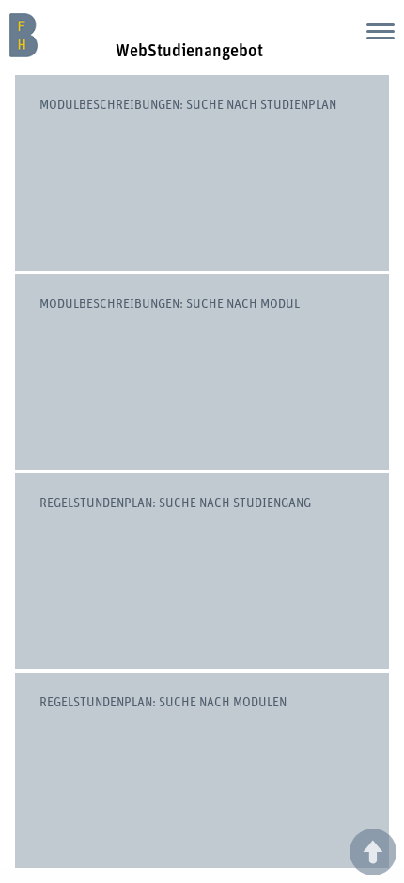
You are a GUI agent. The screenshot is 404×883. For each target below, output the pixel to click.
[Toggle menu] (380, 31)
